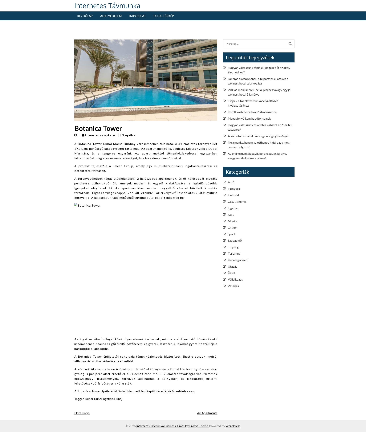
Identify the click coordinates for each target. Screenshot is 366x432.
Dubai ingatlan (103, 399)
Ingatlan (129, 135)
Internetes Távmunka (107, 5)
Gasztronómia (237, 201)
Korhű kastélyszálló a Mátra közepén (252, 112)
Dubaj (118, 399)
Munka (232, 221)
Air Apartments (207, 413)
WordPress (233, 426)
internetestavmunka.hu (100, 135)
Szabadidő (235, 240)
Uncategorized (237, 260)
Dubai (89, 399)
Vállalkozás (235, 279)
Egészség (234, 188)
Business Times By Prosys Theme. (186, 426)
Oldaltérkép (163, 16)
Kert (231, 214)
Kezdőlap (85, 16)
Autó (231, 182)
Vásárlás (233, 286)
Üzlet (231, 273)
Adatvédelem (111, 16)
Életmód (233, 195)
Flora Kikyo (82, 413)
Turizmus (234, 253)
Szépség (233, 247)
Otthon (232, 227)
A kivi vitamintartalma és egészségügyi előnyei (258, 136)
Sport (231, 234)
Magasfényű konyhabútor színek (249, 118)
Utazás (232, 266)
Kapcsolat (137, 16)
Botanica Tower (90, 144)
